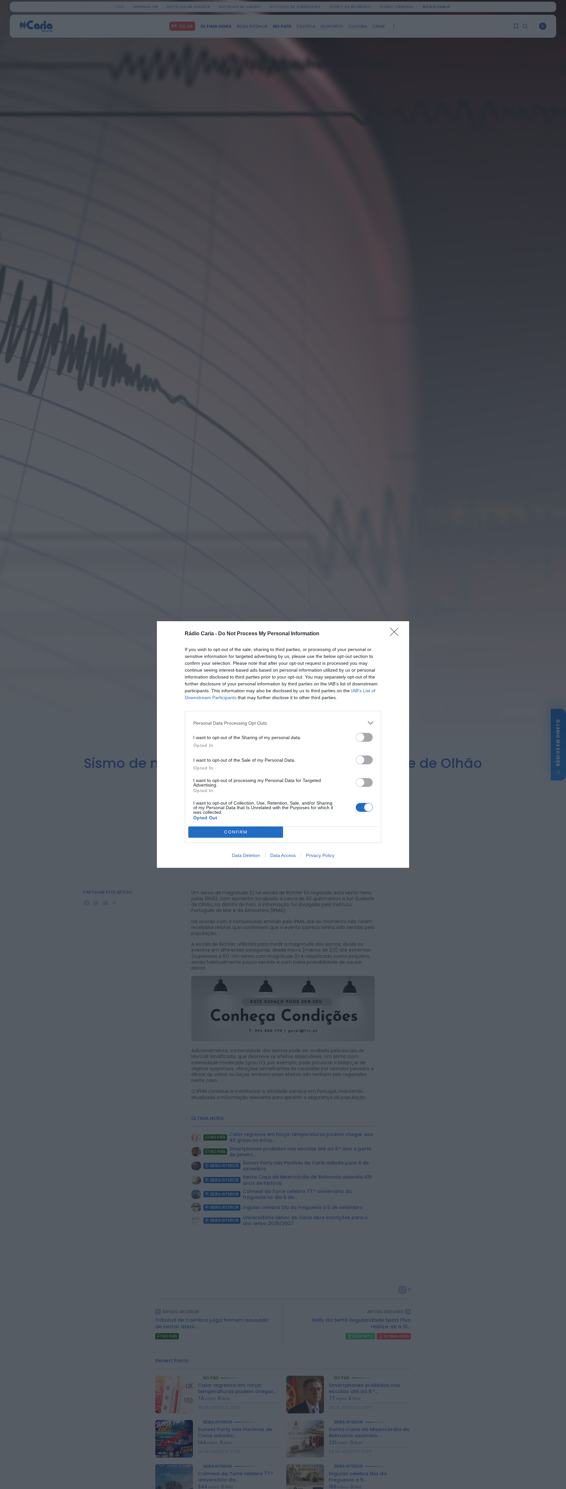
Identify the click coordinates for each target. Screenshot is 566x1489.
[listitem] (283, 722)
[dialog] (283, 744)
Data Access (283, 855)
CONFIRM (236, 832)
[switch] (364, 737)
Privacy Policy (320, 855)
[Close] (396, 634)
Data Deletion (246, 855)
